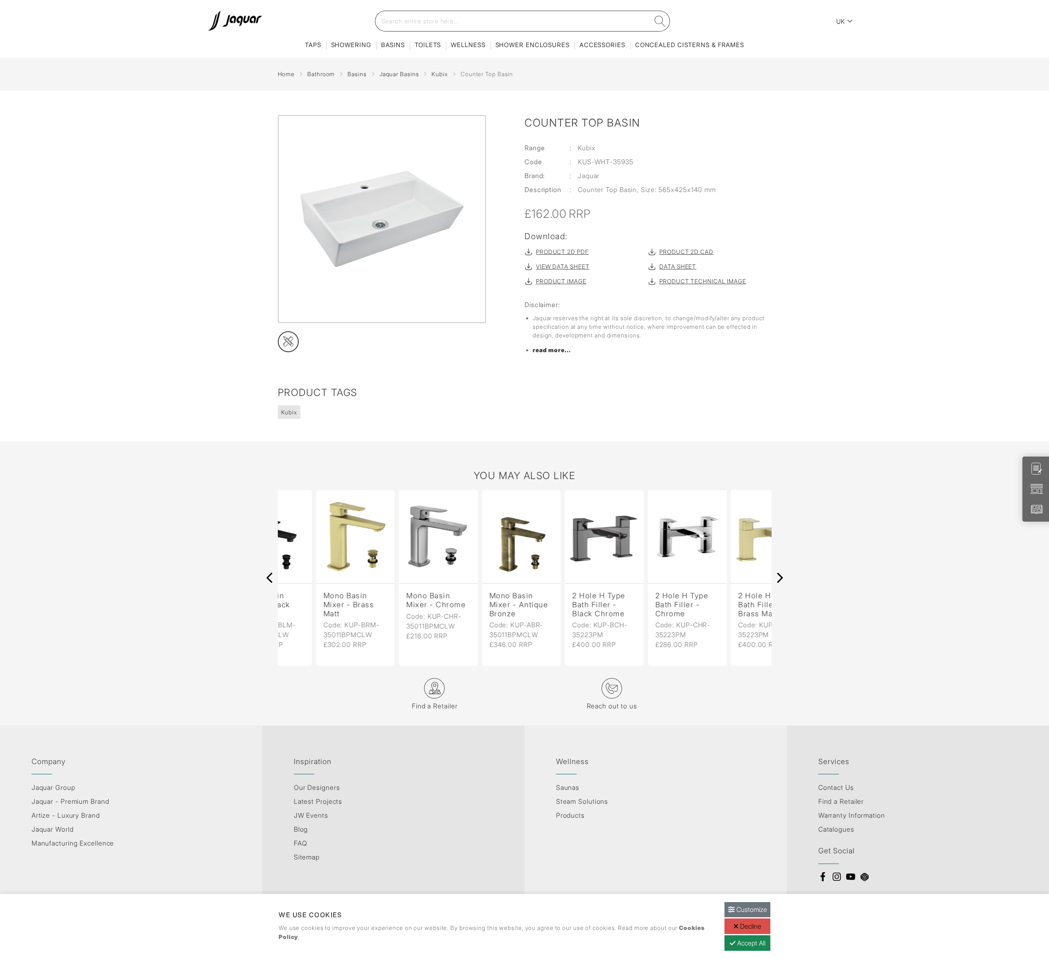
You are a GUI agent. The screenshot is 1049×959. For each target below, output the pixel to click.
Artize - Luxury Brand (66, 815)
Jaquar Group (53, 787)
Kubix (439, 73)
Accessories (602, 45)
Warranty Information (851, 815)
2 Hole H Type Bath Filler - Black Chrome (560, 604)
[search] (659, 21)
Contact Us (836, 787)
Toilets (428, 45)
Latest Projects (318, 801)
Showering (351, 45)
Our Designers (317, 787)
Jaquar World (53, 829)
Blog (301, 829)
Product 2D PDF (562, 251)
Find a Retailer (841, 801)
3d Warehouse (864, 876)
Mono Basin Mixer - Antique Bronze (480, 604)
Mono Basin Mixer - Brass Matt (310, 604)
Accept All (750, 943)
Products (570, 815)
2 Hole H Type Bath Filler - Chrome (643, 604)
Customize (751, 909)
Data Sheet (677, 266)
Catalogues (836, 829)
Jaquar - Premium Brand (70, 801)
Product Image (561, 281)
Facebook (822, 876)
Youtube (850, 876)
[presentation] (269, 578)
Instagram (836, 876)
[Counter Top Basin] (391, 219)
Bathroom (321, 73)
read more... (552, 349)
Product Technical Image (702, 281)
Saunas (567, 787)
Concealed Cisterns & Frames (689, 45)
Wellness (468, 45)
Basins (393, 45)
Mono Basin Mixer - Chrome (397, 600)
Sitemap (307, 857)
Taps (313, 45)
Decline (749, 926)
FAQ (300, 843)
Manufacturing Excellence (73, 843)
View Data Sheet (563, 266)
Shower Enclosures (532, 45)
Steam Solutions (582, 801)
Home (286, 73)
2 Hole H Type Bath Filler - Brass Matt (726, 604)
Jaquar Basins (399, 73)
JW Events (311, 815)
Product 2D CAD (686, 251)
